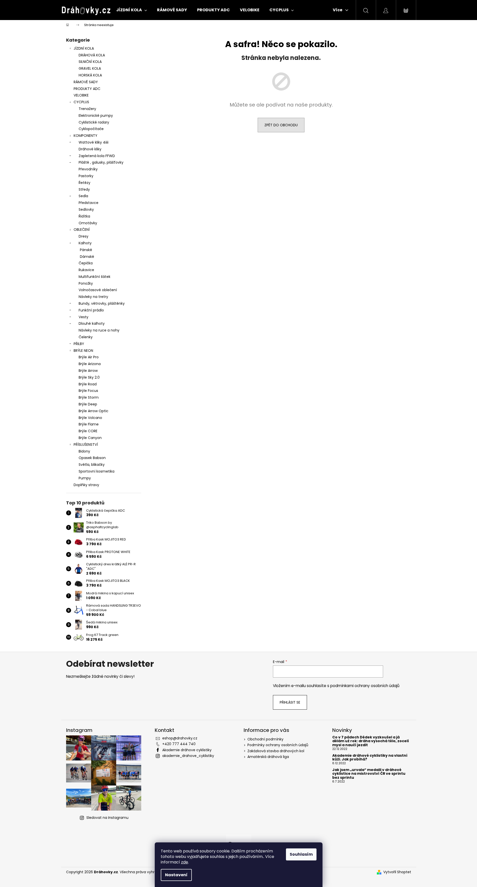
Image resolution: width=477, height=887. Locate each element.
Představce (88, 202)
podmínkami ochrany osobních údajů (364, 685)
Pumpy (85, 478)
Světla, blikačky (92, 464)
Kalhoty (85, 243)
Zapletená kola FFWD (97, 155)
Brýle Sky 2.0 (89, 377)
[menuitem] (131, 10)
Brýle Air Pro (89, 357)
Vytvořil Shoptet (397, 872)
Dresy (83, 236)
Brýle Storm (89, 397)
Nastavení (176, 875)
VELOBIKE (81, 95)
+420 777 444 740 (179, 743)
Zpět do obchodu (281, 125)
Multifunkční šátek (94, 276)
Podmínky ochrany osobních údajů (277, 744)
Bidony (84, 451)
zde (184, 862)
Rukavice (86, 269)
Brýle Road (88, 384)
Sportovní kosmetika (96, 471)
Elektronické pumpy (96, 115)
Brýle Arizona (90, 363)
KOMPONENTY (85, 135)
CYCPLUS (81, 101)
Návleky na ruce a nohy (99, 330)
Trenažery (87, 108)
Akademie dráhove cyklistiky (187, 749)
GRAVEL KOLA (90, 68)
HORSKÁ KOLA (90, 75)
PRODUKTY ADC (87, 88)
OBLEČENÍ (82, 229)
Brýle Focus (88, 390)
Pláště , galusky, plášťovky (101, 162)
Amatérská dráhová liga (268, 756)
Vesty (83, 316)
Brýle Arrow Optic (93, 410)
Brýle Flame (89, 424)
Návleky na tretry (93, 296)
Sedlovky (86, 209)
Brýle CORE (88, 430)
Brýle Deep (88, 404)
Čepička (86, 263)
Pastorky (86, 175)
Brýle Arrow (88, 370)
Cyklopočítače (91, 128)
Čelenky (86, 337)
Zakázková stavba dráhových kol (275, 750)
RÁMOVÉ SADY (86, 81)
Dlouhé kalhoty (92, 323)
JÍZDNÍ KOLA (84, 48)
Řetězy (84, 182)
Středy (84, 189)
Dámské (87, 256)
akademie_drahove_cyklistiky (188, 755)
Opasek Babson (92, 457)
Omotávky (88, 223)
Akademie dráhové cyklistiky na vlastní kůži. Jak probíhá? (369, 757)
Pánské (86, 249)
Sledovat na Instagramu (107, 817)
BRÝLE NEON (83, 350)
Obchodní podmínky (265, 739)
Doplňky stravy (86, 484)
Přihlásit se (290, 702)
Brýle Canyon (90, 437)
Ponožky (86, 283)
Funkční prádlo (91, 310)
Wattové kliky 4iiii (93, 142)
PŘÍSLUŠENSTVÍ (86, 444)
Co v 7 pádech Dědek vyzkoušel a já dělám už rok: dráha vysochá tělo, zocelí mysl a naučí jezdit (370, 741)
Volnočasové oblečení (98, 289)
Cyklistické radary (94, 122)
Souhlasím (301, 854)
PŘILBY (79, 343)
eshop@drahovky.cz (179, 738)
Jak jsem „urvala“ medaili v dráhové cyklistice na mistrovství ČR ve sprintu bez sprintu (368, 774)
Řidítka (84, 216)
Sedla (83, 195)
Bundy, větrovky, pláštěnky (102, 303)
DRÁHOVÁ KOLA (92, 55)
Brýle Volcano (90, 417)
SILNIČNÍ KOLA (90, 61)
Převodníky (88, 169)
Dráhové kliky (90, 149)
